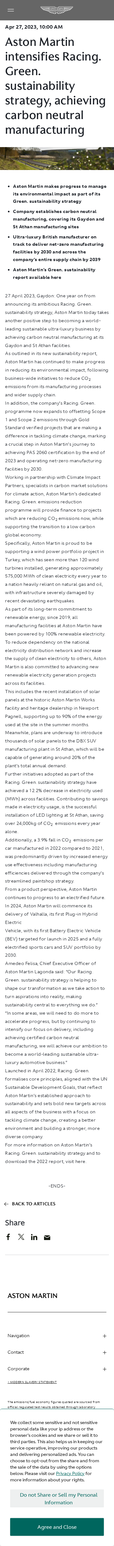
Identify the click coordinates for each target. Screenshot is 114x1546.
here (80, 1161)
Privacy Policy (70, 1473)
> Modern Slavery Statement (32, 1382)
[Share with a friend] (50, 1239)
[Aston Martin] (57, 10)
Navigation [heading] (18, 1335)
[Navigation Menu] (11, 10)
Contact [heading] (16, 1352)
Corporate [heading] (18, 1369)
